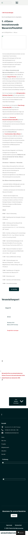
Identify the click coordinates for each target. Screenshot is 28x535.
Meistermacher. (20, 528)
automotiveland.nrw (8, 533)
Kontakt (3, 423)
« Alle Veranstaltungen (7, 12)
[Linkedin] (17, 2)
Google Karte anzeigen (12, 330)
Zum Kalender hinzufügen (16, 401)
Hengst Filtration (11, 76)
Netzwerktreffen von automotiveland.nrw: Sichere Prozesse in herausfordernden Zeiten (13, 374)
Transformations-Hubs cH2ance (12, 134)
